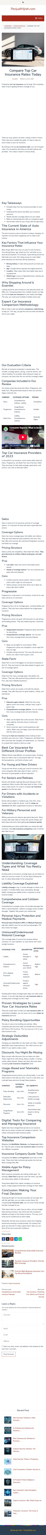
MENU (40, 18)
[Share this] (3, 1239)
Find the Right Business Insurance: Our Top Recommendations (29, 1272)
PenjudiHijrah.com (23, 9)
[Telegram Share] (16, 1239)
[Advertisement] (23, 113)
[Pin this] (12, 1239)
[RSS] (23, 2)
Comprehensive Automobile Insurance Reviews (29, 1251)
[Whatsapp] (20, 1239)
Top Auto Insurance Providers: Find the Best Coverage (29, 1262)
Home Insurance (14, 1283)
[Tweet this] (7, 1239)
